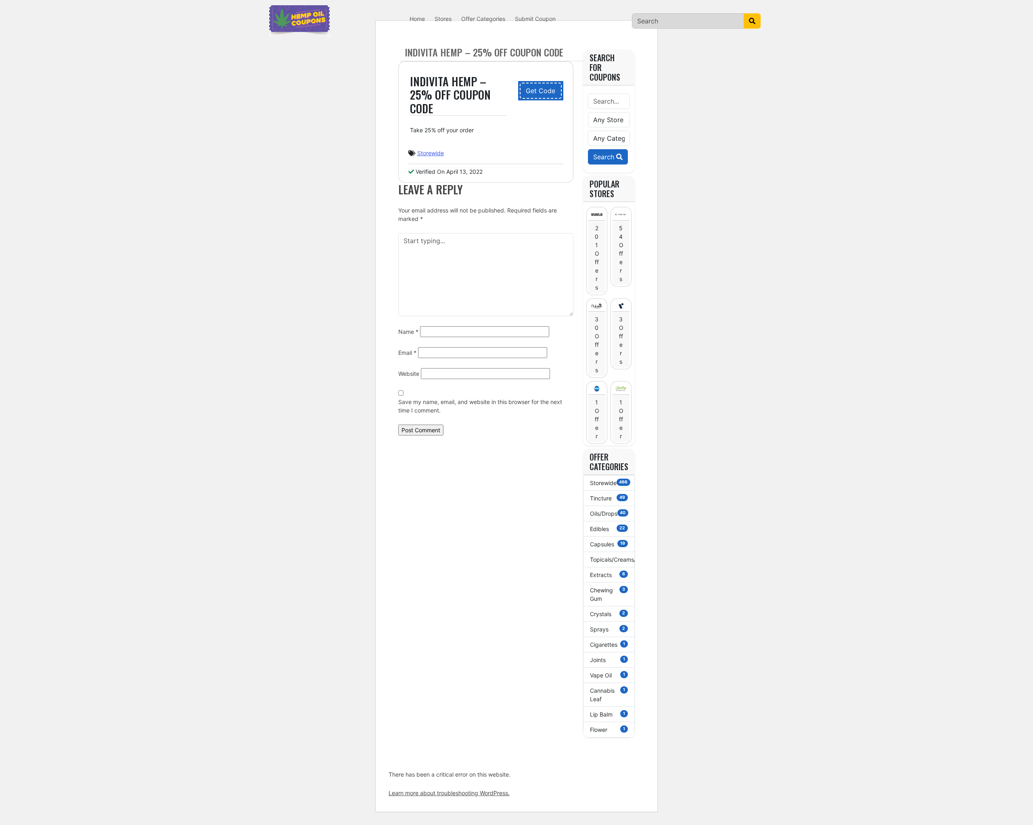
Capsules (607, 544)
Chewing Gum (607, 594)
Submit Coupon (535, 18)
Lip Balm (607, 714)
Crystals (607, 613)
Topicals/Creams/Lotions (612, 559)
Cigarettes (607, 644)
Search (604, 157)
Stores (443, 18)
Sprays (607, 629)
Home (417, 18)
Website (408, 373)
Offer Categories (483, 18)
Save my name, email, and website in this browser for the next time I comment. (480, 406)
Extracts (607, 574)
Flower (607, 729)
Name (408, 331)
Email (407, 352)
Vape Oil (607, 675)
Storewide (430, 153)
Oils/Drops (608, 513)
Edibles (607, 528)
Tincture (607, 498)
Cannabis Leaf (607, 694)
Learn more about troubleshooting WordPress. (449, 793)
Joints (607, 659)
